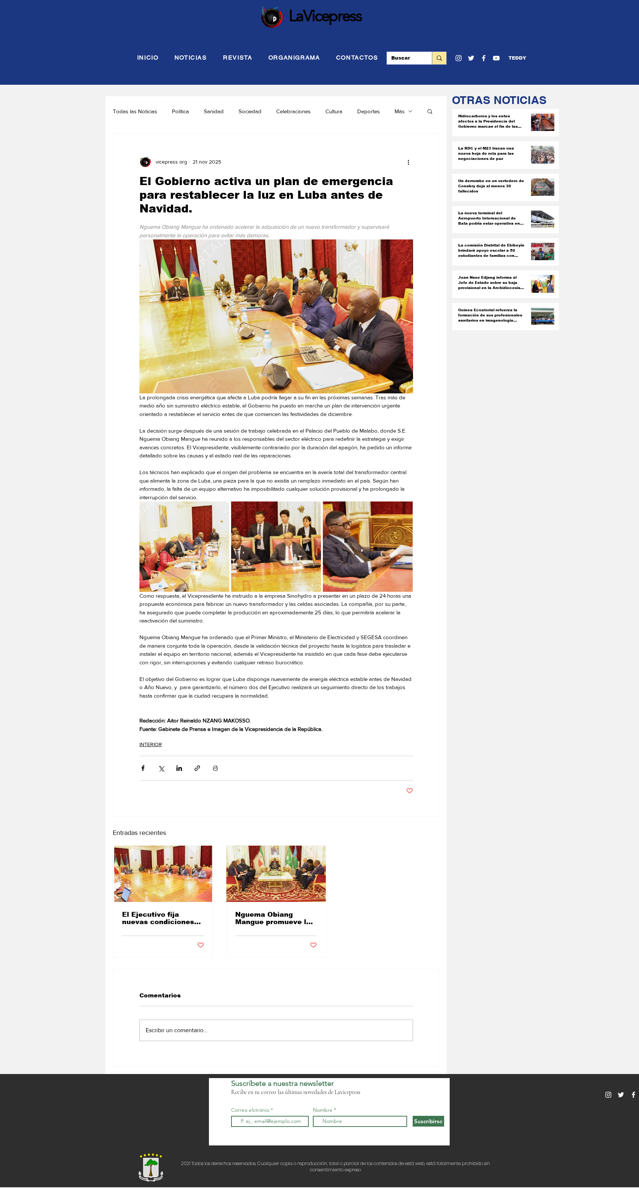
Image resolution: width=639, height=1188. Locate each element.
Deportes (368, 111)
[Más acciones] (408, 161)
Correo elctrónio (250, 1110)
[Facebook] (484, 58)
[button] (517, 58)
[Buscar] (439, 58)
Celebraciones (293, 111)
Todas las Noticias (135, 111)
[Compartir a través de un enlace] (197, 768)
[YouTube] (496, 58)
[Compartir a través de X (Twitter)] (161, 768)
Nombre (322, 1110)
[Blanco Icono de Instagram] (458, 58)
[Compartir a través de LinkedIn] (179, 768)
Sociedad (250, 111)
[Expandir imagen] (184, 546)
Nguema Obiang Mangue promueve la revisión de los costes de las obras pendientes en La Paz (275, 918)
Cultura (333, 111)
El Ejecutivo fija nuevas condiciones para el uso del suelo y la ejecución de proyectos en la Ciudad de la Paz (163, 918)
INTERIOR (150, 744)
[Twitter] (471, 58)
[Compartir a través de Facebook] (142, 768)
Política (180, 111)
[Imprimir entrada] (215, 768)
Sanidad (214, 111)
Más (400, 111)
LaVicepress (325, 15)
